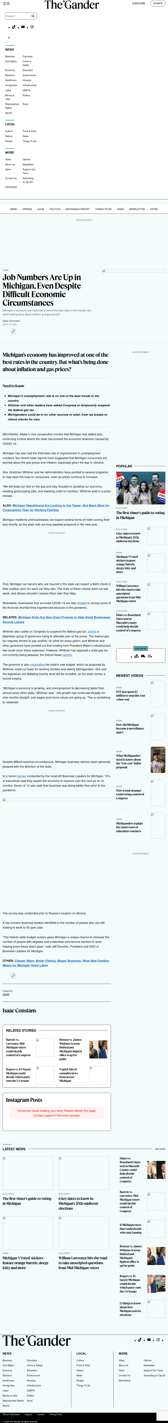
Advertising (11, 186)
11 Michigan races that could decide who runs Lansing (131, 1228)
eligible (81, 603)
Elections (10, 75)
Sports (8, 112)
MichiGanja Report (78, 209)
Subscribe (138, 3)
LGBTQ (26, 90)
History (8, 136)
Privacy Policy (56, 1414)
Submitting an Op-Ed (154, 1375)
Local (41, 209)
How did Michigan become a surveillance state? (130, 728)
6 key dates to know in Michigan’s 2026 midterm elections (128, 537)
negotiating (37, 664)
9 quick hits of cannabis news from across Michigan (68, 1075)
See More (160, 1148)
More (123, 1353)
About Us (10, 164)
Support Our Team (153, 1370)
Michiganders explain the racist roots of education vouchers (129, 827)
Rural (25, 104)
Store (8, 169)
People (8, 141)
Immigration (11, 85)
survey (21, 776)
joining (92, 631)
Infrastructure (30, 85)
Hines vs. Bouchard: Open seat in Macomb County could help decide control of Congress (128, 622)
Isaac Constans (11, 320)
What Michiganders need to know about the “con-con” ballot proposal (128, 761)
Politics (26, 95)
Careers (40, 1414)
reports (67, 655)
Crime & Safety (34, 1365)
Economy (10, 70)
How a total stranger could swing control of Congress (130, 794)
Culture (9, 131)
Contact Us (11, 178)
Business (10, 56)
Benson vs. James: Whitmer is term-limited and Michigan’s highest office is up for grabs (70, 1049)
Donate (158, 3)
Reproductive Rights (13, 1400)
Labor (8, 90)
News (25, 136)
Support (28, 1414)
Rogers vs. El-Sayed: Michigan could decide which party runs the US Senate (18, 1075)
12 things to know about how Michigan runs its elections (130, 1309)
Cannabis (27, 56)
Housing (27, 80)
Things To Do (30, 141)
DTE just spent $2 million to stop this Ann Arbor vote (130, 695)
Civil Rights (11, 61)
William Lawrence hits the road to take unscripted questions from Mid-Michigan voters (128, 593)
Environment (29, 75)
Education (28, 70)
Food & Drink (29, 131)
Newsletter (28, 164)
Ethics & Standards (11, 1414)
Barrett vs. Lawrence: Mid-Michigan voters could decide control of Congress (18, 1047)
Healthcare (11, 80)
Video (8, 159)
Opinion (27, 159)
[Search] (33, 16)
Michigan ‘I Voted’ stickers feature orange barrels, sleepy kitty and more (127, 564)
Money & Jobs (10, 1395)
